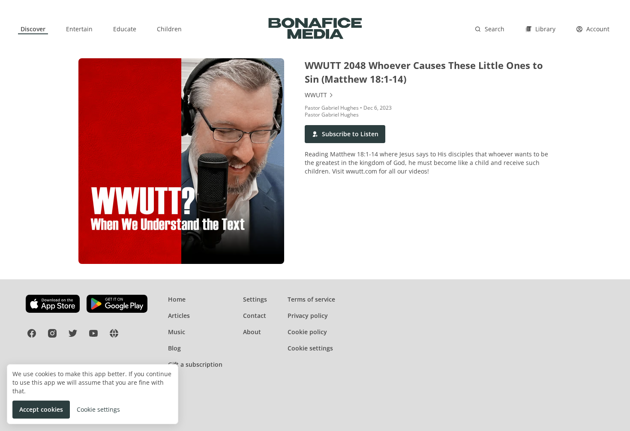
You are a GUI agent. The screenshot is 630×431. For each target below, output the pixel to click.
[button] (345, 134)
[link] (33, 29)
